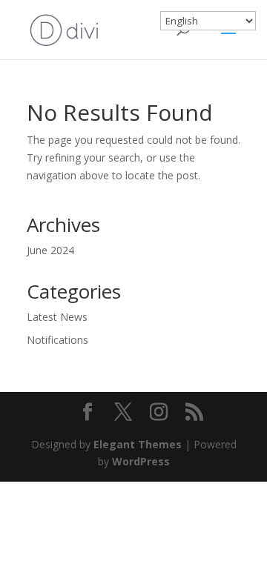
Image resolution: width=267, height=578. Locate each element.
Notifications (57, 340)
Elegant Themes (137, 444)
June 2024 (50, 250)
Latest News (57, 317)
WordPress (141, 461)
